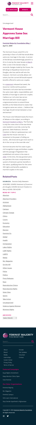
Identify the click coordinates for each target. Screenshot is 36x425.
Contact (21, 357)
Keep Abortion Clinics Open (11, 376)
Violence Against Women (12, 306)
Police (5, 271)
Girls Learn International (10, 398)
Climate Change (8, 213)
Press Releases (8, 278)
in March (29, 62)
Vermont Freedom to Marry (13, 122)
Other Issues (7, 268)
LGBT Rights (7, 251)
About (5, 350)
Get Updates (23, 352)
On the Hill (6, 264)
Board (5, 352)
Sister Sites (7, 292)
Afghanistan (7, 206)
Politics (5, 275)
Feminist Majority (8, 387)
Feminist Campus (8, 394)
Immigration (7, 244)
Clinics (5, 216)
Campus (6, 209)
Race (4, 282)
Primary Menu (32, 3)
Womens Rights (8, 309)
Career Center (8, 360)
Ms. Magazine (8, 261)
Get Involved (12, 9)
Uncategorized (8, 303)
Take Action (7, 299)
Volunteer (22, 355)
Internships (7, 357)
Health (5, 240)
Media (5, 258)
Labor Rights (7, 247)
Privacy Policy (8, 362)
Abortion (6, 195)
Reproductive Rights (10, 289)
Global (5, 237)
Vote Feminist (7, 380)
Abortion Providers (9, 199)
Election (5, 230)
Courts (5, 220)
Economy (6, 223)
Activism (6, 202)
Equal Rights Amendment (10, 373)
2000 (4, 157)
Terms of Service (9, 365)
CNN (4, 135)
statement (9, 84)
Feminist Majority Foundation (23, 410)
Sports (5, 296)
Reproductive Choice (10, 285)
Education (6, 226)
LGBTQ (5, 254)
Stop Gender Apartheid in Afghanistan (14, 401)
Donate (25, 9)
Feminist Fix (7, 233)
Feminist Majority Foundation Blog (16, 43)
